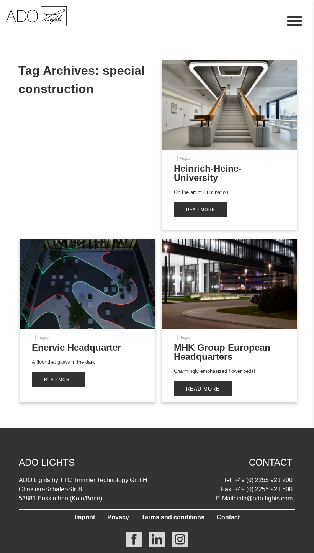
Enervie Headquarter (76, 347)
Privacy (118, 517)
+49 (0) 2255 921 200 (263, 480)
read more (200, 209)
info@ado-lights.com (265, 498)
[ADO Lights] (36, 24)
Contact (228, 517)
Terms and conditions (172, 517)
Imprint (85, 517)
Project (185, 158)
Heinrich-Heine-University (208, 173)
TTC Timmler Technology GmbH (103, 480)
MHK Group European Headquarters (222, 352)
